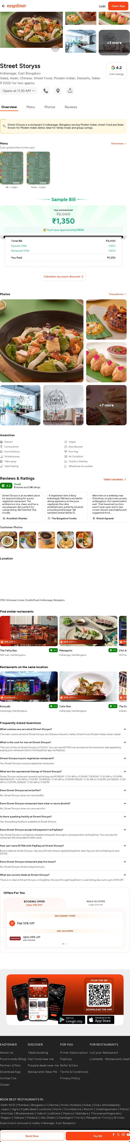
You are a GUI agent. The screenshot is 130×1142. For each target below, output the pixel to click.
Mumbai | (23, 1105)
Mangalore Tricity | (99, 1117)
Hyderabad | (29, 1109)
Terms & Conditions (74, 1072)
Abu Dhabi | (48, 1117)
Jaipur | (6, 1109)
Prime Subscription (74, 1052)
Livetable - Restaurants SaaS (110, 1059)
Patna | (124, 1109)
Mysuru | (68, 1113)
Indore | (42, 1113)
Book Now (32, 1136)
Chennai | (53, 1105)
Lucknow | (46, 1109)
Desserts (83, 78)
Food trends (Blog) (13, 1059)
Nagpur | (7, 1117)
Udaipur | (20, 1117)
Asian (14, 78)
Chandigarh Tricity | (71, 1117)
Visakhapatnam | (107, 1109)
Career (5, 1084)
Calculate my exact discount (62, 276)
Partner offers (10, 1065)
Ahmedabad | (111, 1105)
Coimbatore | (73, 1109)
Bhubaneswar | (26, 1113)
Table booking (38, 1052)
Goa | (97, 1105)
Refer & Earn (69, 1065)
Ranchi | (89, 1109)
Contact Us (8, 1078)
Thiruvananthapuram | (106, 1113)
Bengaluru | (38, 1105)
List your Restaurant (104, 1052)
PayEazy (66, 1059)
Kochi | (58, 1109)
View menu (117, 143)
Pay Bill (97, 1136)
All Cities (119, 1117)
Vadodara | (82, 1113)
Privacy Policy (70, 1078)
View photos (116, 294)
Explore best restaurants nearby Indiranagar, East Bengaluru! (38, 1123)
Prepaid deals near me (43, 1065)
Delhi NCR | (9, 1105)
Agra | (16, 1109)
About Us (6, 1052)
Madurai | (33, 1117)
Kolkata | (76, 1105)
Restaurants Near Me (42, 1072)
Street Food (43, 78)
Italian (96, 78)
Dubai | (88, 1105)
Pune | (65, 1105)
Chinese (26, 78)
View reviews (113, 479)
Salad (4, 78)
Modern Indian (64, 78)
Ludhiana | (55, 1113)
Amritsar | (8, 1113)
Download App (10, 1072)
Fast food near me (41, 1059)
